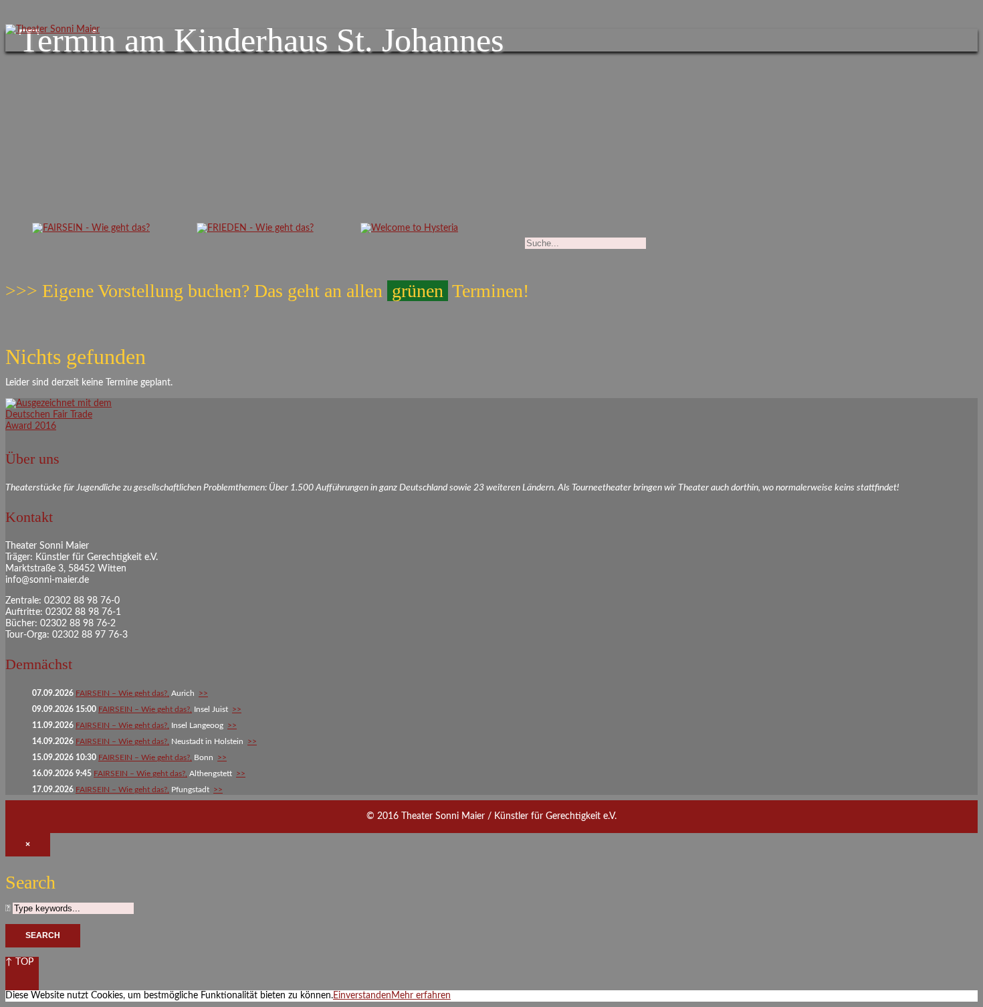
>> (203, 693)
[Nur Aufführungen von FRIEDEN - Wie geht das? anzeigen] (255, 231)
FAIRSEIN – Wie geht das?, (122, 693)
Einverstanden (362, 995)
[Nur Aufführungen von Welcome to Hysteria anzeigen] (409, 231)
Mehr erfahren (421, 995)
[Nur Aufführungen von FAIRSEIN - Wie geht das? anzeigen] (91, 231)
